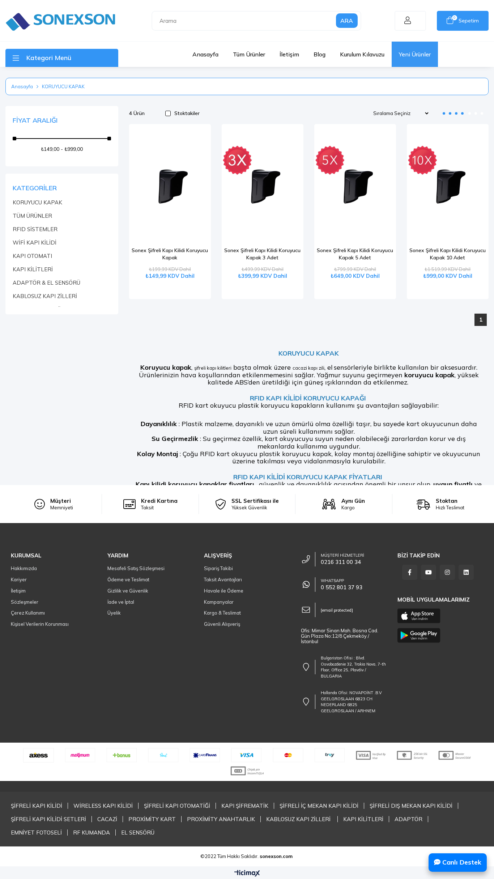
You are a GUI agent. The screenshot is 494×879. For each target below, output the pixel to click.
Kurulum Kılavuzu (362, 54)
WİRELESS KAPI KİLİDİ (103, 805)
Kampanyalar (219, 602)
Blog (319, 54)
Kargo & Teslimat (222, 613)
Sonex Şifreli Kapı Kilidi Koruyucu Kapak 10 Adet (447, 254)
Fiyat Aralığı (35, 120)
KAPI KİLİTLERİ (33, 269)
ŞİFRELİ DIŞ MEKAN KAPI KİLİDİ (411, 805)
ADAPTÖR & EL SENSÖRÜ (46, 283)
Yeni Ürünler (415, 54)
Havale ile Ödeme (223, 591)
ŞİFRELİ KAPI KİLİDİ (36, 805)
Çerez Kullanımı (28, 613)
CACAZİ (107, 819)
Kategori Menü (48, 58)
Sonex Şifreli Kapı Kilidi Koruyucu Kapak (170, 254)
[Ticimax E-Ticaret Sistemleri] (247, 873)
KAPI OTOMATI (32, 256)
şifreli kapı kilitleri (212, 368)
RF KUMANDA (91, 832)
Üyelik (114, 613)
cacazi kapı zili (308, 368)
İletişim (289, 54)
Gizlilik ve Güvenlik (127, 591)
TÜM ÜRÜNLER (32, 216)
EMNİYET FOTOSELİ (36, 832)
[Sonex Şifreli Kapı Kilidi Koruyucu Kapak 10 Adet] (448, 185)
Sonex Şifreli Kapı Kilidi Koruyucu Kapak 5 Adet (355, 254)
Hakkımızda (24, 568)
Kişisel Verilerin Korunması (40, 624)
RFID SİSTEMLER (35, 229)
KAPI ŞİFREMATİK (244, 805)
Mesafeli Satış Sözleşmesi (136, 568)
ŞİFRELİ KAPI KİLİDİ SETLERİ (48, 819)
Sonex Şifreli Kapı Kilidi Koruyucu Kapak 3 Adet (262, 254)
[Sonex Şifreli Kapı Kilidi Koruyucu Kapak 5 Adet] (355, 185)
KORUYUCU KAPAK (37, 202)
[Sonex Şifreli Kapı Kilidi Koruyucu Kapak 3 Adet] (262, 185)
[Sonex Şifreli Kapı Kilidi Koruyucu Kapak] (170, 185)
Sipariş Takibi (218, 568)
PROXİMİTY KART (152, 819)
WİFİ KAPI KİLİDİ (34, 242)
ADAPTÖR (408, 819)
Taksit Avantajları (223, 579)
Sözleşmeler (24, 602)
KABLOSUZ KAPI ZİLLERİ (45, 296)
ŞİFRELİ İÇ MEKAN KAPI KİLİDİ (319, 805)
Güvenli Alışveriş (222, 624)
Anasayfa (205, 54)
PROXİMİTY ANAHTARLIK (221, 819)
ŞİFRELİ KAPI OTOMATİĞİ (177, 805)
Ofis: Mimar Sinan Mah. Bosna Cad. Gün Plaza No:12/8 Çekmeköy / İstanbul (339, 636)
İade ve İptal (120, 602)
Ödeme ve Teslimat (128, 579)
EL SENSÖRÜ (137, 832)
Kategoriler (35, 188)
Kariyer (19, 579)
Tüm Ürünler (249, 54)
